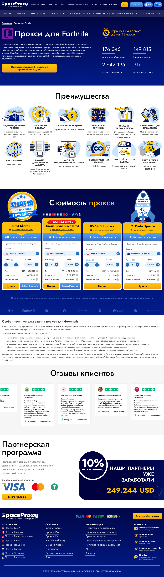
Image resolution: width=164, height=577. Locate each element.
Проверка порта (100, 13)
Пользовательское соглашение (103, 540)
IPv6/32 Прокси (102, 226)
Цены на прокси (54, 545)
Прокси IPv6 (52, 536)
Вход (125, 4)
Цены (50, 4)
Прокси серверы (38, 4)
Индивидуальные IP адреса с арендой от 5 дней (29, 68)
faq (105, 4)
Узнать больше (17, 497)
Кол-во (49, 260)
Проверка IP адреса (121, 13)
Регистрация (136, 4)
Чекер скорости (37, 13)
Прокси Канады (14, 532)
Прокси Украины (14, 553)
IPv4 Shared (21, 225)
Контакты (113, 4)
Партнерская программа (77, 4)
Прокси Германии (15, 545)
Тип (46, 271)
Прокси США (12, 528)
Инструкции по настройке (100, 528)
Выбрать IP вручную (70, 286)
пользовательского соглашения (93, 298)
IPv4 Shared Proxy (55, 540)
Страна (48, 249)
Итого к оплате (52, 279)
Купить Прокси (53, 528)
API (137, 13)
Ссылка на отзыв (13, 407)
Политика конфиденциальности (103, 545)
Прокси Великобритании (19, 536)
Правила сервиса (95, 536)
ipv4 (56, 4)
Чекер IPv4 (6, 13)
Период (69, 260)
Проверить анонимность (75, 13)
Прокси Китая (12, 540)
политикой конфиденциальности (134, 298)
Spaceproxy (7, 23)
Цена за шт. (50, 275)
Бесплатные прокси (152, 13)
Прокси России (13, 549)
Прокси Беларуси (15, 557)
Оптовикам (96, 4)
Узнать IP (54, 13)
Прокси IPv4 (52, 532)
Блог (48, 557)
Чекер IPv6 (20, 13)
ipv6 (62, 4)
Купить (51, 286)
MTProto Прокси (143, 226)
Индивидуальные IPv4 (61, 225)
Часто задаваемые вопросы (101, 532)
